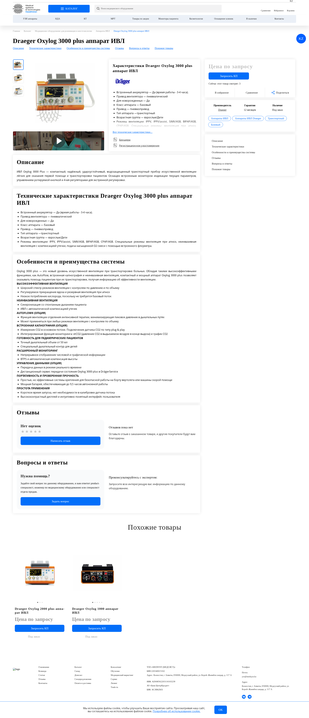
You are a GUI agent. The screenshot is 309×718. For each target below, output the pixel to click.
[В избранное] (62, 546)
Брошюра (125, 139)
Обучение (115, 671)
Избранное (278, 8)
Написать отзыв (60, 440)
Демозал (78, 675)
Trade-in (114, 687)
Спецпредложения (83, 679)
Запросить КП (229, 76)
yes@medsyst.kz (249, 676)
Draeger (222, 110)
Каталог (78, 667)
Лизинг (114, 683)
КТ (85, 19)
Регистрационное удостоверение (139, 145)
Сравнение (265, 8)
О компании (43, 667)
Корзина (290, 8)
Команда (42, 671)
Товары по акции (140, 19)
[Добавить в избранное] (120, 546)
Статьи (41, 675)
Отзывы (42, 679)
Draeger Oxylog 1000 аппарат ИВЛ (95, 610)
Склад (77, 671)
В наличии (251, 19)
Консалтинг (116, 667)
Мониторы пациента (168, 19)
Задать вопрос (60, 501)
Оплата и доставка (83, 683)
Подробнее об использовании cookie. (176, 711)
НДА (57, 19)
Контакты (279, 19)
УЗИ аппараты (30, 19)
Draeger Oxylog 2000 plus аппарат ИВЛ (39, 610)
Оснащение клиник (223, 19)
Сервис (114, 679)
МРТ (113, 19)
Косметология (196, 19)
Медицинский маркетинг (122, 675)
